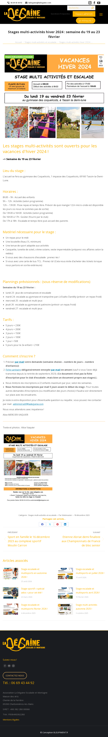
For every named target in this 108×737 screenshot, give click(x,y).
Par (65, 515)
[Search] (92, 7)
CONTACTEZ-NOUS (15, 675)
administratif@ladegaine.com (28, 404)
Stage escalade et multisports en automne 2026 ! (34, 573)
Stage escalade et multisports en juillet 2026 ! (90, 571)
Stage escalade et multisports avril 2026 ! (88, 590)
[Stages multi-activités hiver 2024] (28, 468)
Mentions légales (11, 719)
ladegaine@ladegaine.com (39, 3)
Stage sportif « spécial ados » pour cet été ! (32, 590)
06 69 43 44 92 (16, 3)
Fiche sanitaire (13, 369)
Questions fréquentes (60, 14)
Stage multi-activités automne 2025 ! (86, 606)
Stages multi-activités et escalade (19, 57)
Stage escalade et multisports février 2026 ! (34, 606)
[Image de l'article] (10, 573)
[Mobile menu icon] (101, 14)
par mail (19, 361)
